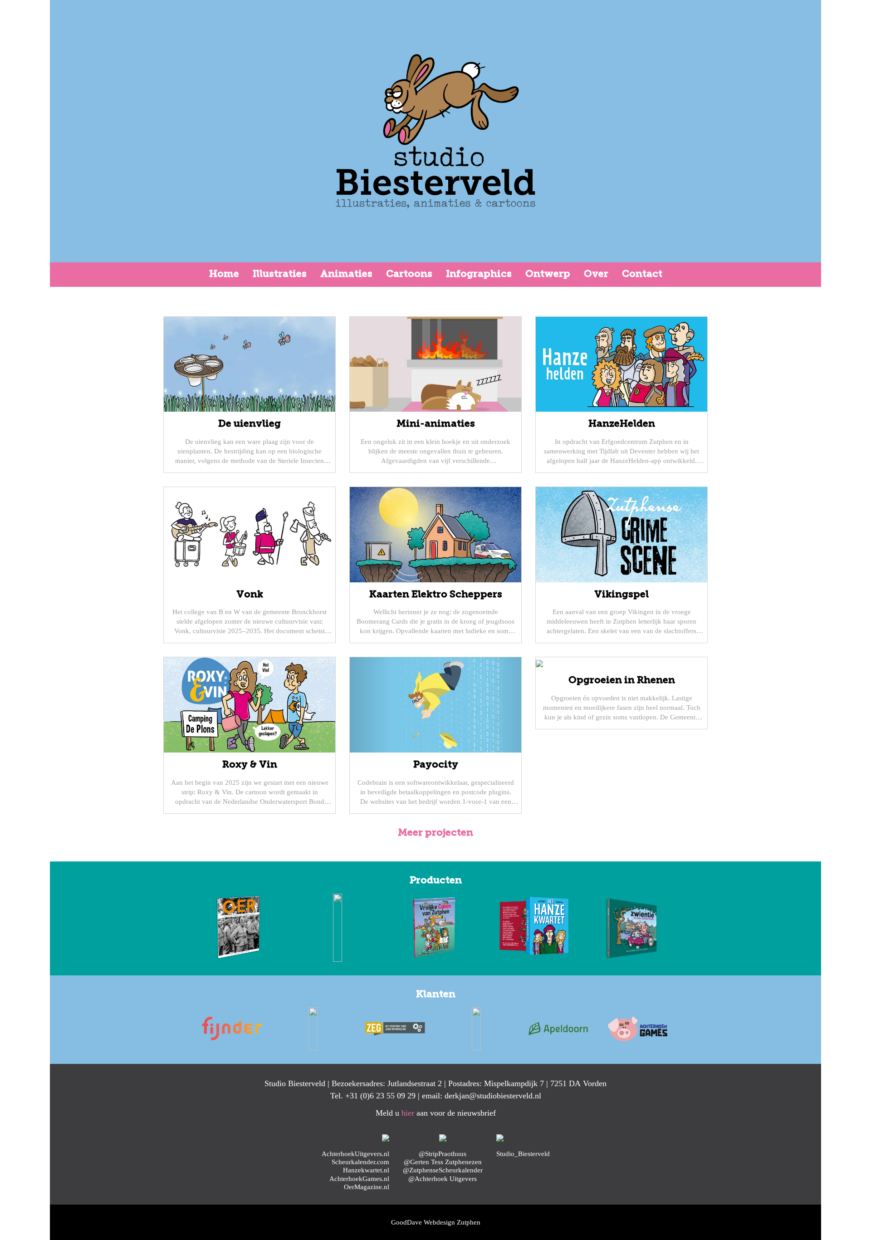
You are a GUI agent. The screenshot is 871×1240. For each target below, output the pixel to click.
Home (224, 274)
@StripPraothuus (442, 1153)
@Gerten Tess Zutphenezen (443, 1162)
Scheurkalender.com (360, 1162)
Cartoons (409, 274)
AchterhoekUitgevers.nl (355, 1153)
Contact (642, 274)
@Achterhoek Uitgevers (442, 1178)
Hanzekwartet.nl (366, 1170)
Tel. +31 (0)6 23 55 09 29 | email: (387, 1095)
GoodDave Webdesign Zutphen (435, 1222)
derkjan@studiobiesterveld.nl (493, 1095)
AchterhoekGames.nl (359, 1178)
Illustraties (280, 274)
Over (596, 274)
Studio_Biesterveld (523, 1153)
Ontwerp (547, 274)
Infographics (479, 274)
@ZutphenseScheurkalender (443, 1170)
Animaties (346, 274)
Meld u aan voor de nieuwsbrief (436, 1112)
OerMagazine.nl (366, 1187)
